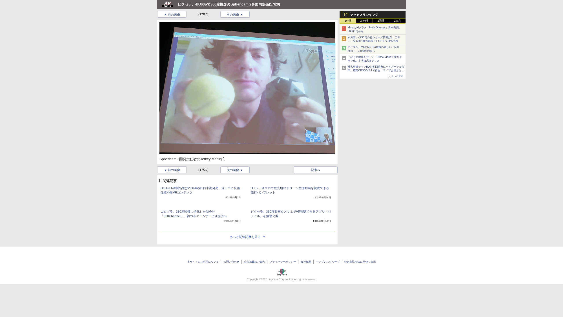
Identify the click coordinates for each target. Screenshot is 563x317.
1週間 (381, 20)
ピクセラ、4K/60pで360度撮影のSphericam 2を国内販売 (223, 4)
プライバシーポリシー (283, 261)
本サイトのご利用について (203, 261)
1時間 (348, 20)
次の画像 (233, 14)
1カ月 (397, 20)
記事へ (315, 170)
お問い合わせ (231, 261)
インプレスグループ (328, 261)
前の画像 (174, 14)
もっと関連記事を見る (245, 237)
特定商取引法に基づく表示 (360, 261)
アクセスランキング (364, 15)
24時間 (364, 20)
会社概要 (306, 261)
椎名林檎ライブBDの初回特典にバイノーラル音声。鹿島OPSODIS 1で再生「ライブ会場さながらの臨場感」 (376, 70)
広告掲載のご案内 (254, 261)
